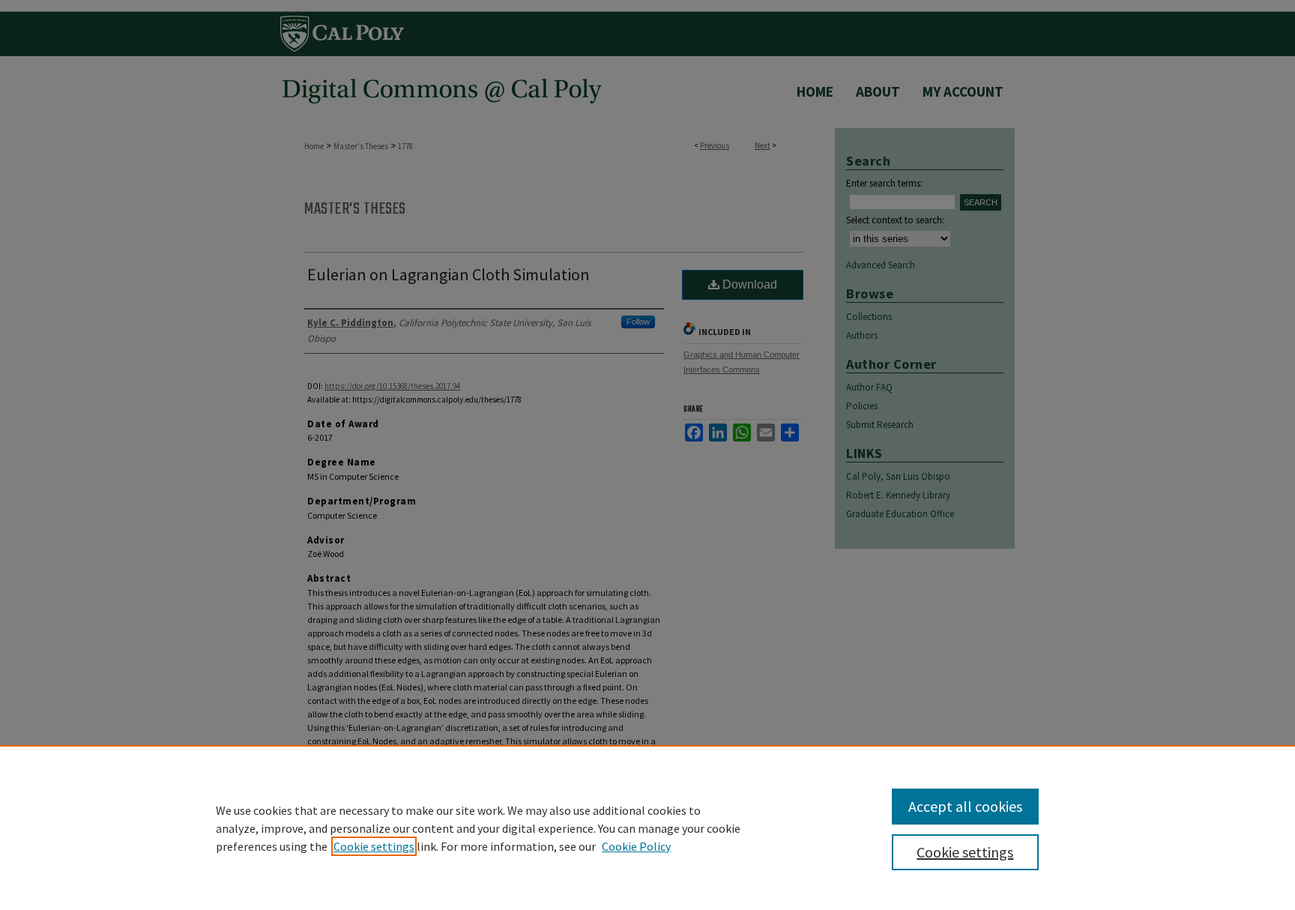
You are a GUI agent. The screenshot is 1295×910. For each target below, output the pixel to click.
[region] (647, 827)
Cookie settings (373, 846)
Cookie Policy (636, 846)
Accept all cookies (965, 806)
